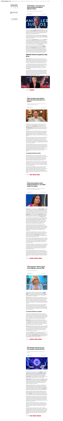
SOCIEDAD (25, 1)
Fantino (29, 68)
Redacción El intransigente (30, 107)
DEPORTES (32, 1)
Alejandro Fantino (35, 39)
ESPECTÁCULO (37, 1)
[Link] (44, 107)
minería (32, 332)
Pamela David (41, 258)
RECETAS (48, 1)
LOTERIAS (40, 1)
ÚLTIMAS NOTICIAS (14, 1)
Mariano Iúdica (30, 127)
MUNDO (29, 1)
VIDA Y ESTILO (45, 1)
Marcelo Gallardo (36, 258)
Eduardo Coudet (37, 234)
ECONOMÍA (22, 1)
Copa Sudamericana (42, 216)
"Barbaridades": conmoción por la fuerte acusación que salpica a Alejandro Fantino (14, 5)
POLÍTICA (18, 1)
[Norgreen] (14, 19)
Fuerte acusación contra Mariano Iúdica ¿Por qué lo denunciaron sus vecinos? (14, 13)
